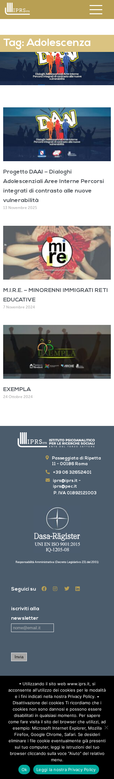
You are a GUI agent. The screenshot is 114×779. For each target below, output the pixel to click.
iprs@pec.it (65, 486)
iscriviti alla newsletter (25, 613)
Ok (24, 769)
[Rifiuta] (106, 727)
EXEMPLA (17, 390)
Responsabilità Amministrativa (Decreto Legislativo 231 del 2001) (57, 562)
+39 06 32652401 (72, 473)
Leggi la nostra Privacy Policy (66, 769)
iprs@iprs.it (65, 481)
